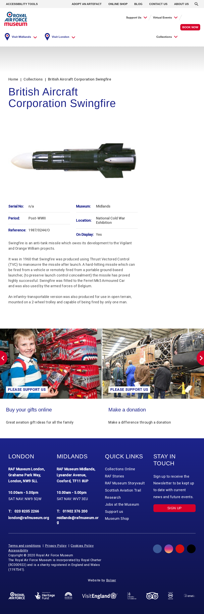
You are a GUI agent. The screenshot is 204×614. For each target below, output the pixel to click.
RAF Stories (114, 476)
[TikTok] (191, 548)
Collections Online (120, 469)
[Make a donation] (68, 364)
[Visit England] (99, 596)
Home (13, 79)
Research (113, 497)
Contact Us (158, 4)
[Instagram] (168, 548)
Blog (138, 4)
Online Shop (118, 4)
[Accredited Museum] (68, 595)
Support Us (133, 17)
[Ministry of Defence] (132, 595)
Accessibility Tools (22, 4)
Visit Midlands (21, 36)
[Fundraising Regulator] (170, 595)
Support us (114, 511)
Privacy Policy (56, 546)
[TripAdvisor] (152, 595)
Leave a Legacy (143, 410)
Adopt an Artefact (87, 4)
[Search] (196, 4)
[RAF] (16, 595)
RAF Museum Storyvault (125, 483)
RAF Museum (16, 19)
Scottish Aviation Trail (123, 490)
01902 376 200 (75, 511)
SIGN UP (174, 508)
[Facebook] (157, 548)
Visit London (60, 36)
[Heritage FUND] (45, 595)
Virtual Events (162, 17)
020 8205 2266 (27, 511)
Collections (164, 36)
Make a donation (42, 410)
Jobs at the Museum (122, 504)
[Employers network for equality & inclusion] (189, 595)
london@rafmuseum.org (28, 518)
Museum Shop (117, 518)
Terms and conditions (24, 546)
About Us (181, 4)
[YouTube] (180, 548)
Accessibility (18, 550)
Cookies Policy (82, 546)
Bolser (111, 580)
